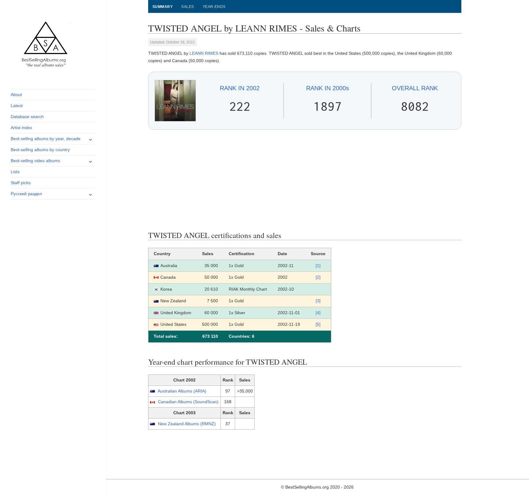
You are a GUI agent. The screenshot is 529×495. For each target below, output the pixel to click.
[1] (318, 265)
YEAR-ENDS (214, 7)
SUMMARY (162, 7)
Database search (27, 116)
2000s (327, 88)
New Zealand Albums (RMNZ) (187, 423)
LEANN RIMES (203, 53)
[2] (318, 277)
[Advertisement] (305, 180)
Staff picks (21, 182)
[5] (318, 324)
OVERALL (415, 88)
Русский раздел (26, 193)
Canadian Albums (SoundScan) (188, 401)
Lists (15, 171)
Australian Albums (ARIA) (182, 391)
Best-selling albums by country (40, 149)
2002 (240, 88)
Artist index (21, 127)
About (16, 94)
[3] (318, 300)
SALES (187, 7)
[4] (318, 312)
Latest (17, 105)
